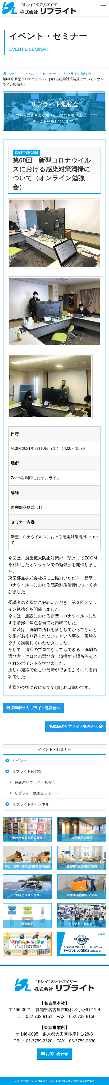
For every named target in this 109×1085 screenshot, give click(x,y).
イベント (19, 760)
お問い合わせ (56, 1054)
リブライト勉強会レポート (37, 793)
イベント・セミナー (40, 74)
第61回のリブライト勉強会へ (74, 726)
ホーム (12, 74)
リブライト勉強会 (77, 74)
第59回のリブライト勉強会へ (35, 708)
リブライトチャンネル (30, 804)
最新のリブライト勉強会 (35, 782)
